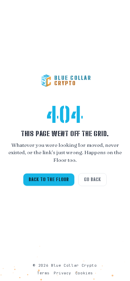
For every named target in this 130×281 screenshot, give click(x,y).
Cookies (84, 273)
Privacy (62, 273)
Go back (92, 179)
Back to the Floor (49, 179)
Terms (43, 273)
